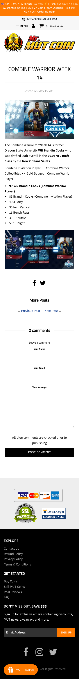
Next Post (51, 311)
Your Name (39, 349)
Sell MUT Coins (14, 586)
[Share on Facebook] (34, 284)
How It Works (56, 26)
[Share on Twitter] (43, 284)
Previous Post (30, 311)
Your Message (39, 387)
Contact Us (11, 548)
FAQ (6, 597)
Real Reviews (13, 592)
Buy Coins (11, 581)
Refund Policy (13, 554)
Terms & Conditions (17, 564)
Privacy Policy (13, 559)
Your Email (39, 368)
